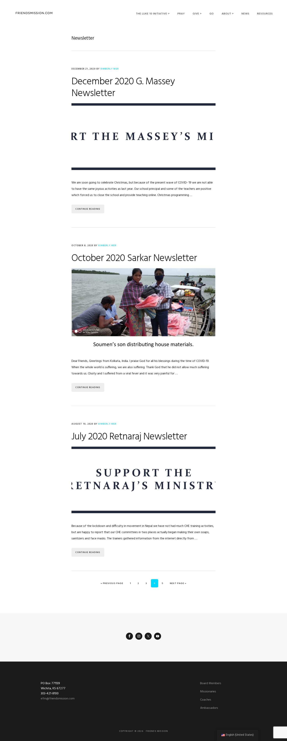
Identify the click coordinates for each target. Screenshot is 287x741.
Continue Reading (87, 209)
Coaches (205, 699)
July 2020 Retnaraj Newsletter (129, 437)
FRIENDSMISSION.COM (33, 13)
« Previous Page (112, 583)
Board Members (210, 683)
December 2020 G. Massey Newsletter (123, 87)
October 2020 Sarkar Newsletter (134, 258)
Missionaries (208, 691)
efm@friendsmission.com (58, 698)
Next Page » (178, 583)
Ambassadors (209, 708)
